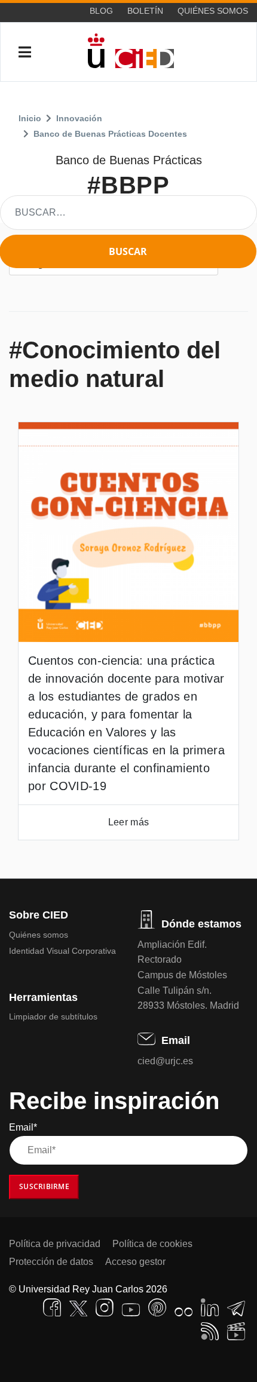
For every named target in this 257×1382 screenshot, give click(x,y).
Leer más (128, 822)
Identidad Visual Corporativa (62, 951)
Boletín (145, 11)
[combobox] (128, 212)
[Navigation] (25, 52)
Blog (101, 11)
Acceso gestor (135, 1262)
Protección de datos (51, 1262)
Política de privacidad (54, 1244)
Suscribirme (44, 1186)
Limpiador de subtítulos (53, 1016)
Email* (23, 1127)
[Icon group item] (52, 1307)
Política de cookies (152, 1244)
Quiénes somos (213, 11)
